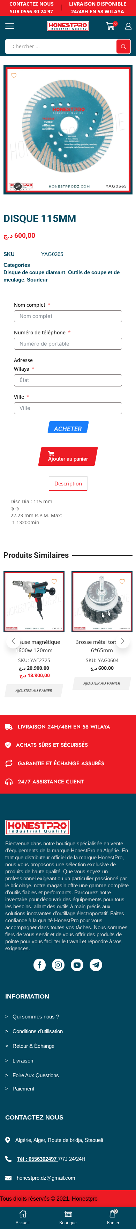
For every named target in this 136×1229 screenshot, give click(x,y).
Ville (19, 396)
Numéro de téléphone (40, 332)
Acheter (67, 429)
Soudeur (37, 280)
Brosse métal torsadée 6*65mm (102, 646)
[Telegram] (96, 965)
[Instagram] (58, 965)
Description (68, 483)
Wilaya (21, 368)
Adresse (23, 360)
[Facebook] (39, 965)
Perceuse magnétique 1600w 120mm (34, 646)
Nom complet (29, 304)
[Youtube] (77, 965)
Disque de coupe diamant (34, 272)
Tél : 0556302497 (37, 1159)
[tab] (68, 483)
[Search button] (123, 47)
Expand (18, 186)
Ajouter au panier (34, 690)
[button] (68, 456)
